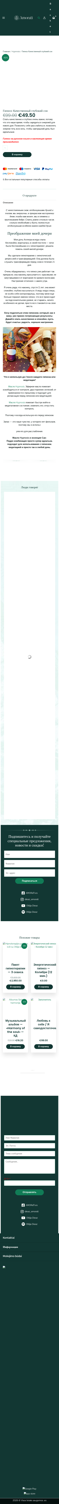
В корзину (17, 154)
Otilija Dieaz (32, 905)
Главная (6, 51)
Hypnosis (16, 51)
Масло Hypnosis (16, 386)
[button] (39, 18)
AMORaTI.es (32, 893)
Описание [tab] (8, 202)
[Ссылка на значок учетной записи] (44, 18)
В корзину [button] (15, 1046)
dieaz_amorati (32, 899)
